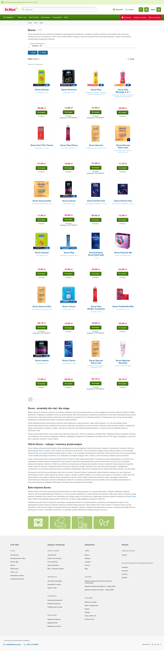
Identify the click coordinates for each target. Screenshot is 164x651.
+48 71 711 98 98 (32, 644)
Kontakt (124, 555)
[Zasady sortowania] (39, 58)
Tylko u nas (22, 17)
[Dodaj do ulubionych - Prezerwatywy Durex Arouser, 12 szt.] (53, 70)
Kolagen (87, 612)
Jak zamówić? (52, 555)
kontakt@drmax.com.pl (13, 644)
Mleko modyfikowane (91, 605)
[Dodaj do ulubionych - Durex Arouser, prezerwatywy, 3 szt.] (53, 232)
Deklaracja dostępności (55, 600)
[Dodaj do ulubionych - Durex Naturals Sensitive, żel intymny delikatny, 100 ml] (134, 340)
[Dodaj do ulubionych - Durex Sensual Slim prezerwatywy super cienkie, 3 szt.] (53, 181)
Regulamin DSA (52, 623)
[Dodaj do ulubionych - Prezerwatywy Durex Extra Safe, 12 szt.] (107, 232)
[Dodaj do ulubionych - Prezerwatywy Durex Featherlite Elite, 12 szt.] (134, 286)
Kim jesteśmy (14, 555)
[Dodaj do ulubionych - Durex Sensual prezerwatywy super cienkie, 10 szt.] (107, 125)
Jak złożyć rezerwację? (55, 581)
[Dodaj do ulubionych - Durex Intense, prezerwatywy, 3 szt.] (53, 340)
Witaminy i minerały (91, 602)
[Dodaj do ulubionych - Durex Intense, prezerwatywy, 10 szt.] (80, 181)
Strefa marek (14, 568)
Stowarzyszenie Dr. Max (17, 558)
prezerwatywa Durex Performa (63, 459)
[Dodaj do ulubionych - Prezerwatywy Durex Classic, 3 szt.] (80, 286)
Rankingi (87, 558)
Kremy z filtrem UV (90, 616)
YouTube (124, 574)
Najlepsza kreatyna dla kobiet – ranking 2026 (99, 589)
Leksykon (88, 562)
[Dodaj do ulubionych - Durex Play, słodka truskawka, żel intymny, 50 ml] (107, 286)
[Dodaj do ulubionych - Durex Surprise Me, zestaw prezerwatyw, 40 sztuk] (134, 232)
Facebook (125, 570)
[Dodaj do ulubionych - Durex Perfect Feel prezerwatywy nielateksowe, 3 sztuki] (134, 181)
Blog (66, 17)
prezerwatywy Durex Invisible (39, 451)
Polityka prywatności (54, 603)
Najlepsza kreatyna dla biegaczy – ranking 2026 (100, 586)
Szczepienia (57, 17)
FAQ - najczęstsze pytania (56, 568)
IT (160, 644)
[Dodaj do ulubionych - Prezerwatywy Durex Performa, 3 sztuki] (80, 70)
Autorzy (87, 565)
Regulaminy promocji (54, 626)
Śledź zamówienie (53, 565)
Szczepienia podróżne (17, 579)
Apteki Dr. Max (52, 588)
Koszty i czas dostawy (54, 558)
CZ (153, 644)
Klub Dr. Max (34, 17)
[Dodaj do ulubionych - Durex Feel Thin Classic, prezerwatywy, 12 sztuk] (53, 125)
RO (158, 644)
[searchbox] (58, 9)
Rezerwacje (45, 17)
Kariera (12, 565)
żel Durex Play (129, 496)
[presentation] (41, 77)
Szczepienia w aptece (17, 575)
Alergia (87, 609)
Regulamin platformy (54, 619)
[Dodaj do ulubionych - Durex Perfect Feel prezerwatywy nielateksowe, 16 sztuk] (107, 181)
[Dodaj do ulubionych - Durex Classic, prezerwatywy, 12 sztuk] (80, 340)
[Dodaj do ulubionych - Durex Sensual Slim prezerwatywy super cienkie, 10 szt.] (53, 286)
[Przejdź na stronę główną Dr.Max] (11, 9)
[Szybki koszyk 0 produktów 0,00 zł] (159, 9)
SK (155, 644)
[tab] (37, 46)
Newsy (87, 555)
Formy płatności (53, 562)
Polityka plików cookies (55, 607)
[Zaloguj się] (146, 9)
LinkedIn (124, 577)
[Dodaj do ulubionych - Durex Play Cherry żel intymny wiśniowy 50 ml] (80, 125)
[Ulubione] (141, 9)
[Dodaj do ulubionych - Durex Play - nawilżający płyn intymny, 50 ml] (80, 232)
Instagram (125, 567)
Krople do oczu (89, 619)
